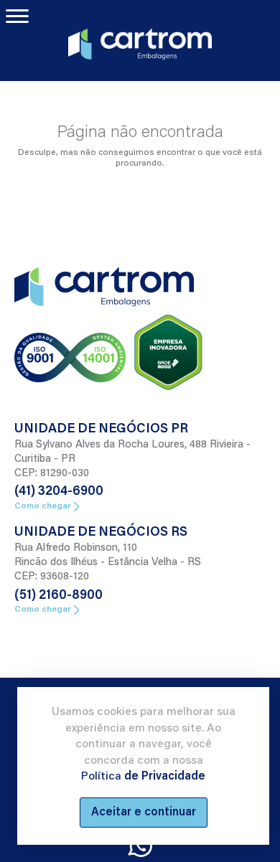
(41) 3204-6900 (58, 492)
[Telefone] (140, 846)
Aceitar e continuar (143, 812)
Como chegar (42, 506)
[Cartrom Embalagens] (140, 42)
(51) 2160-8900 (58, 595)
